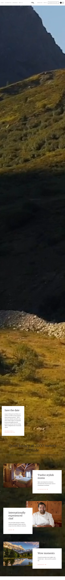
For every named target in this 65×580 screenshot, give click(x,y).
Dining (2, 2)
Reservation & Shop (53, 2)
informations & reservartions (9, 432)
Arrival (45, 2)
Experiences (15, 2)
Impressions (40, 2)
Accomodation (8, 2)
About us (21, 2)
